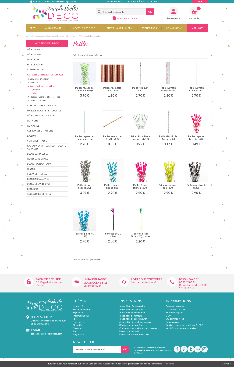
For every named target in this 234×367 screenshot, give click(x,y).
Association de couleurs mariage (135, 322)
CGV (168, 315)
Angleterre (78, 334)
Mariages (197, 28)
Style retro (78, 312)
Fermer (225, 364)
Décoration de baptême (131, 325)
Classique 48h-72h (96, 282)
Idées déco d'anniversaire (132, 306)
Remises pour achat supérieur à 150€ (184, 325)
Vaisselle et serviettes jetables (65, 36)
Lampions (32, 120)
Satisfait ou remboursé (143, 282)
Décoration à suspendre (41, 115)
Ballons (32, 136)
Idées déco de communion (132, 312)
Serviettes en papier (39, 79)
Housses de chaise (37, 158)
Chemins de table (37, 69)
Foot (75, 318)
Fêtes (33, 28)
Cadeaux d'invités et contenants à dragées (46, 147)
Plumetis (77, 325)
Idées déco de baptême (131, 309)
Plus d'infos (169, 364)
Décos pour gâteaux (39, 164)
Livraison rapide (95, 279)
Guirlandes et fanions (40, 130)
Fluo (75, 331)
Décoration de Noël (129, 331)
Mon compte (173, 18)
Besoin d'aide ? (189, 279)
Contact (74, 1)
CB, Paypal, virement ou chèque (49, 283)
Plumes (31, 169)
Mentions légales (174, 312)
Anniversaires (54, 28)
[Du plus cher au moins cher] (99, 55)
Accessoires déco (84, 28)
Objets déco (34, 59)
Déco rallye (78, 322)
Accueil (29, 36)
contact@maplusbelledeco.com (46, 333)
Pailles (34, 93)
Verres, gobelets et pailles (90, 36)
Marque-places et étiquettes (44, 110)
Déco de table (35, 54)
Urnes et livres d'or (38, 184)
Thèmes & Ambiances (119, 28)
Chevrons (78, 328)
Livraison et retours (175, 309)
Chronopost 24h (92, 285)
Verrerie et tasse (37, 140)
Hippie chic (78, 306)
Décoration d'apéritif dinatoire (134, 334)
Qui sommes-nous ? (175, 318)
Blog (200, 1)
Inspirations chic (81, 315)
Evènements (149, 28)
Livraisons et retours (146, 279)
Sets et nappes (35, 64)
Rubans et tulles (37, 174)
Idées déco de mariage (130, 315)
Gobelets (36, 89)
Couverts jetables (38, 100)
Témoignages (172, 322)
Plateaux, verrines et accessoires (45, 97)
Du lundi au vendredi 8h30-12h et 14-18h (193, 286)
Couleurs (32, 189)
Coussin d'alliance (38, 179)
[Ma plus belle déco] (55, 13)
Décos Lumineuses (37, 154)
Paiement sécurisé (48, 279)
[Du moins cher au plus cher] (101, 55)
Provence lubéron (82, 309)
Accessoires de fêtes (39, 194)
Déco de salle (35, 49)
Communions (174, 28)
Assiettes (34, 82)
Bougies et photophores (41, 105)
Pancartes (33, 126)
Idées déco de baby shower (133, 318)
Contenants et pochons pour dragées (138, 328)
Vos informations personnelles (181, 328)
